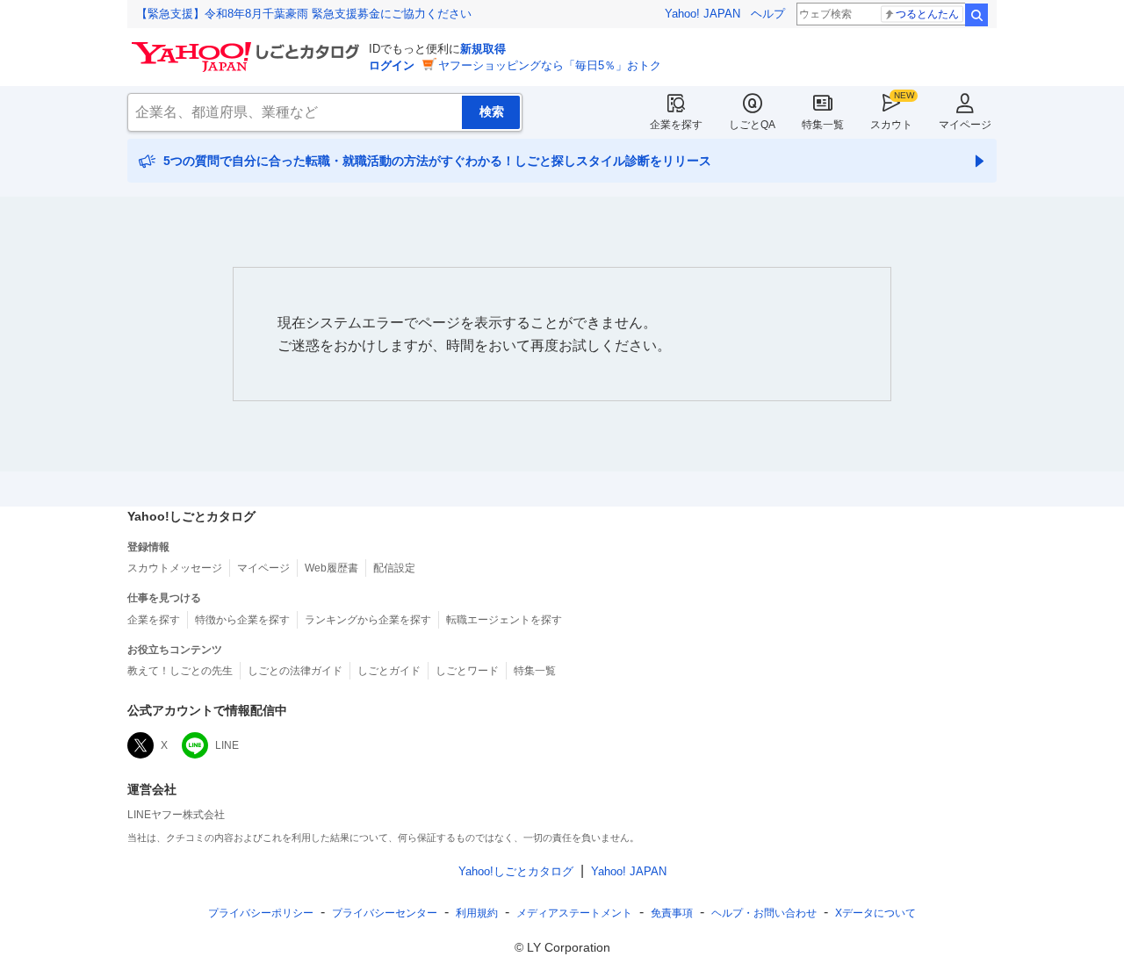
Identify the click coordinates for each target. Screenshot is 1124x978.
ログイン (391, 65)
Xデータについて (875, 913)
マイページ (965, 125)
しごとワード (467, 671)
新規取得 (483, 48)
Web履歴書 (331, 568)
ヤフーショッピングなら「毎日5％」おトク (549, 65)
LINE (227, 745)
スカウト (891, 125)
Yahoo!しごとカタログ (515, 871)
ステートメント (574, 913)
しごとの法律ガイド (295, 671)
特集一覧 (823, 125)
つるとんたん (927, 14)
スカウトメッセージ (174, 568)
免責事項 (672, 913)
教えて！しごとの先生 (180, 671)
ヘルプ (768, 13)
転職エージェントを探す (504, 620)
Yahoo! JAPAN (702, 13)
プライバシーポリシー (260, 913)
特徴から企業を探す (242, 620)
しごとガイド (389, 671)
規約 (477, 913)
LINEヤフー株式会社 (176, 815)
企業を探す (676, 125)
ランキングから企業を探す (368, 620)
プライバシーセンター (384, 913)
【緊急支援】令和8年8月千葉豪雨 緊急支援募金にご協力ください (304, 13)
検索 (976, 15)
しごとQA (752, 125)
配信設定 (394, 568)
